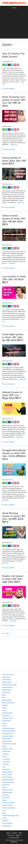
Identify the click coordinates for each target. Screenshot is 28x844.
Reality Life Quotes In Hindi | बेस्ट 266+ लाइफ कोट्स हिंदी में (12, 579)
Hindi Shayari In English (9, 743)
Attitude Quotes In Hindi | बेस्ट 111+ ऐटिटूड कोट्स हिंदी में (12, 395)
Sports (4, 810)
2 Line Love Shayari (8, 674)
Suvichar (4, 818)
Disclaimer (14, 832)
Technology (5, 820)
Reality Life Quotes (7, 790)
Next (8, 633)
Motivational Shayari (8, 782)
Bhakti (4, 695)
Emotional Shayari (7, 713)
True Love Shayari (7, 823)
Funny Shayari (6, 720)
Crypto (4, 710)
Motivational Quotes (8, 779)
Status (4, 813)
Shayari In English (7, 805)
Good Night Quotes (7, 733)
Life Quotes (5, 754)
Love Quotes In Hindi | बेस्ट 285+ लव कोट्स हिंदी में (13, 279)
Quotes (4, 787)
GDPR (20, 832)
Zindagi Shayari (6, 825)
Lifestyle (4, 756)
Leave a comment (9, 88)
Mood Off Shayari (7, 777)
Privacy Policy (10, 835)
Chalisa (4, 707)
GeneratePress (14, 841)
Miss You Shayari (7, 774)
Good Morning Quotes (8, 728)
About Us (8, 832)
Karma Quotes (6, 751)
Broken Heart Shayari (8, 702)
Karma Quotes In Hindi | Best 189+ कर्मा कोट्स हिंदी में (14, 160)
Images (4, 746)
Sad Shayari (5, 797)
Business (4, 705)
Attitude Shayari (6, 682)
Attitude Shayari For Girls (9, 684)
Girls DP (4, 725)
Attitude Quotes (6, 679)
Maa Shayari (5, 769)
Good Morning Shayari (8, 731)
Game (4, 723)
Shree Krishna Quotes (8, 808)
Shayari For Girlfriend (8, 802)
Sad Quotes (5, 795)
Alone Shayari (6, 677)
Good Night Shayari (7, 736)
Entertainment (6, 715)
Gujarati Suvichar (7, 741)
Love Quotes (5, 759)
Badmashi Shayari (7, 687)
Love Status (5, 764)
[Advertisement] (14, 25)
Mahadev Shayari (7, 772)
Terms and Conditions (14, 837)
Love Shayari (6, 761)
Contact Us (18, 835)
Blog (3, 697)
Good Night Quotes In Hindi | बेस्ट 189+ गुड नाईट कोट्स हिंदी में (12, 337)
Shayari (4, 800)
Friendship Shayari (7, 718)
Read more (13, 144)
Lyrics (3, 766)
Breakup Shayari (7, 700)
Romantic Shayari (7, 792)
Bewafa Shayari (6, 690)
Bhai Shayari (5, 692)
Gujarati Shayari (6, 738)
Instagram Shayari (7, 749)
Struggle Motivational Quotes (10, 815)
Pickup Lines (5, 784)
